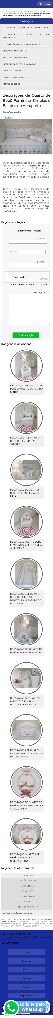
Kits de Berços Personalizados (19, 64)
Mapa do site (26, 995)
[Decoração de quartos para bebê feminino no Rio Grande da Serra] (26, 677)
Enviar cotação (26, 335)
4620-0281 (12, 943)
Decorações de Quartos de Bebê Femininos (25, 28)
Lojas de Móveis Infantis (15, 77)
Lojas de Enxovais (12, 71)
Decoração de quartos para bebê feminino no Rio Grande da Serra (25, 701)
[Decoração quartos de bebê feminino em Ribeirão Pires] (26, 833)
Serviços (26, 21)
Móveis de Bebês (11, 84)
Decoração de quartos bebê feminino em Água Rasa (25, 493)
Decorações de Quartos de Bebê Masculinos (26, 36)
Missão (26, 969)
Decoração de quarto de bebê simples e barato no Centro (26, 388)
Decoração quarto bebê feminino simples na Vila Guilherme (26, 545)
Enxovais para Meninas (15, 51)
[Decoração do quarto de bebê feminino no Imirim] (26, 628)
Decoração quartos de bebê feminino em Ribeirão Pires (25, 857)
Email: (14, 251)
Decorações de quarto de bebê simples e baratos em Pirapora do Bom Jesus (25, 599)
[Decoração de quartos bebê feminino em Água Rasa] (26, 469)
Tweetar (8, 117)
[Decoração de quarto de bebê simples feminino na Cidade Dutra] (26, 781)
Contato (26, 987)
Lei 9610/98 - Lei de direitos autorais (36, 927)
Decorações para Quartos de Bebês (22, 44)
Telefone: (40, 262)
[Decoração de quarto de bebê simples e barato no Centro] (26, 365)
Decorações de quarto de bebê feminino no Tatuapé (25, 441)
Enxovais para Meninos (15, 57)
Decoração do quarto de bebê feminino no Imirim (26, 651)
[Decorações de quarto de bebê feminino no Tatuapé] (26, 417)
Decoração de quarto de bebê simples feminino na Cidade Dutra (26, 805)
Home (27, 952)
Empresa (26, 961)
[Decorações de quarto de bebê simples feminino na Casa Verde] (26, 729)
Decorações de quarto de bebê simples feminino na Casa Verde (26, 753)
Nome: (41, 238)
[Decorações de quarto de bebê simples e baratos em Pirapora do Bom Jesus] (26, 573)
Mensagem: (39, 292)
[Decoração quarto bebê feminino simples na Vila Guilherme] (26, 521)
